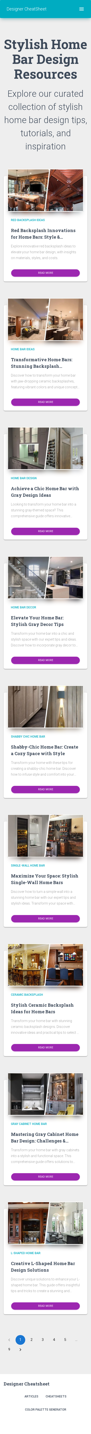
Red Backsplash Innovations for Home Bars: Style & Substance (43, 236)
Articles (31, 1396)
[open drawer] (81, 9)
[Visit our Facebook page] (72, 1422)
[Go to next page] (20, 1350)
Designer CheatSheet (27, 8)
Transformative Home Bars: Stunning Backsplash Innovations (41, 366)
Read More (45, 272)
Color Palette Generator (45, 1409)
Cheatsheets (56, 1396)
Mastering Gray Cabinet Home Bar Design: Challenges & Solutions (44, 1140)
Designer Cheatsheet (27, 1384)
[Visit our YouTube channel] (82, 1422)
